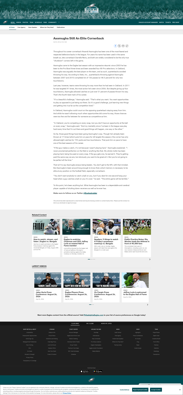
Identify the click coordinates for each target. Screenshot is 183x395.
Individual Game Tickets (73, 341)
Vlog (138, 341)
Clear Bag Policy (52, 341)
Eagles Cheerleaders (96, 345)
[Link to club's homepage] (5, 22)
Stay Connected (96, 338)
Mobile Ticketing (73, 338)
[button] (89, 259)
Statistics (156, 348)
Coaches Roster (156, 338)
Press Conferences (138, 335)
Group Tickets (73, 345)
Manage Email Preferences (29, 341)
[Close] (180, 390)
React (137, 345)
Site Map (96, 332)
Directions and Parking (52, 338)
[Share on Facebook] (115, 47)
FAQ (30, 348)
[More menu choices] (59, 22)
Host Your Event (52, 351)
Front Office (156, 341)
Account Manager (73, 332)
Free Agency (118, 335)
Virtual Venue (52, 335)
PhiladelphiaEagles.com (93, 315)
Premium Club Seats (73, 348)
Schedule (73, 354)
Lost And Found (52, 345)
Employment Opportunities (30, 335)
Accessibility (29, 332)
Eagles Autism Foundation (96, 348)
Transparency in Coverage (29, 360)
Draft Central (118, 332)
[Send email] (123, 47)
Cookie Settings (124, 389)
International (96, 335)
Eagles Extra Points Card (73, 335)
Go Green (29, 351)
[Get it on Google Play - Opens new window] (98, 372)
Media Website (96, 351)
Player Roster (156, 332)
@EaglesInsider (90, 193)
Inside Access (137, 348)
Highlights (137, 332)
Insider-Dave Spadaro (117, 338)
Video (138, 329)
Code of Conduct (51, 354)
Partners (156, 345)
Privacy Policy (29, 357)
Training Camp (118, 345)
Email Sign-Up (29, 338)
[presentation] (150, 260)
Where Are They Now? (118, 341)
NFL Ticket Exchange (73, 351)
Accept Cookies (156, 389)
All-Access (138, 338)
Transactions (156, 354)
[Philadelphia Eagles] (91, 380)
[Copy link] (126, 46)
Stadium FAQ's (52, 348)
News (118, 329)
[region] (91, 390)
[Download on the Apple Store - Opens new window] (84, 371)
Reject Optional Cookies (140, 389)
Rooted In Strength (30, 354)
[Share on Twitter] (119, 47)
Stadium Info (52, 332)
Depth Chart (156, 335)
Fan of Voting (29, 345)
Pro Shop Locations (96, 341)
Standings (156, 351)
